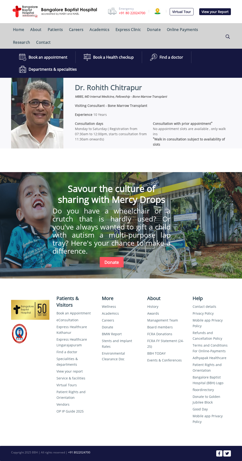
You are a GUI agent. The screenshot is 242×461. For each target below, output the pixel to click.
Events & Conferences (164, 360)
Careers (76, 29)
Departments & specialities (53, 69)
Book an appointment (48, 57)
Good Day (200, 409)
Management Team (162, 320)
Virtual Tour (181, 11)
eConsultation (67, 320)
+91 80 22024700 (132, 13)
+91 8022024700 (79, 452)
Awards (153, 313)
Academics (99, 29)
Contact (43, 42)
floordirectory (203, 389)
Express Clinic (128, 29)
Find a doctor (171, 57)
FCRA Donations (159, 334)
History (152, 306)
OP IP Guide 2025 (70, 411)
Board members (160, 327)
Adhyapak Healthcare (209, 358)
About (36, 29)
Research (21, 42)
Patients (55, 29)
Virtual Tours (66, 385)
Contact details (204, 306)
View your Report (215, 11)
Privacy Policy (203, 313)
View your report (69, 371)
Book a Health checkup (113, 57)
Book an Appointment (73, 313)
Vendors (62, 404)
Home (18, 29)
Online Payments (182, 29)
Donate (154, 29)
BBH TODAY (156, 353)
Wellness (109, 306)
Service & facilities (70, 378)
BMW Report (112, 334)
